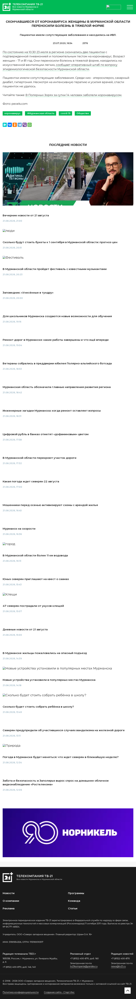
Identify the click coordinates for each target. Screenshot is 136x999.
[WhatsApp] (29, 125)
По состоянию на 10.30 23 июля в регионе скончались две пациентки (54, 52)
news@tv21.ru (118, 966)
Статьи (72, 908)
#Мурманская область (40, 113)
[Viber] (24, 125)
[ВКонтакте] (10, 125)
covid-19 (65, 113)
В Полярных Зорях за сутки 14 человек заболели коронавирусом (73, 95)
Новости (9, 893)
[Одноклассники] (15, 125)
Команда (74, 900)
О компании (11, 900)
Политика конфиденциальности (21, 992)
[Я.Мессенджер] (5, 125)
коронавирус (12, 113)
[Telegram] (20, 125)
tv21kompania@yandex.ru (84, 966)
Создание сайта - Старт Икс (59, 992)
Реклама (9, 908)
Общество (82, 113)
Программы (76, 893)
